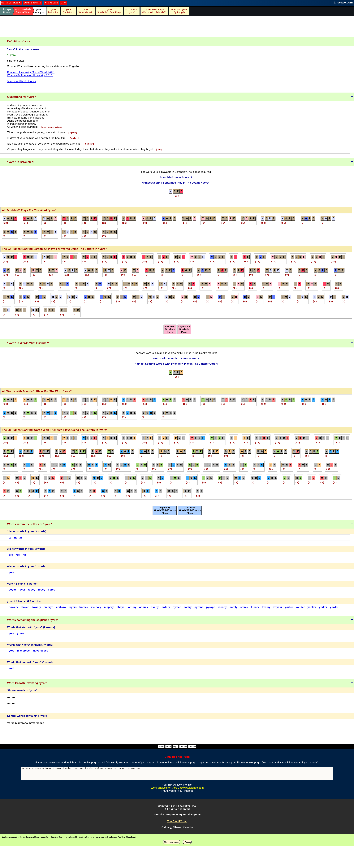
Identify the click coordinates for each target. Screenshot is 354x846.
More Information (171, 842)
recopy (222, 607)
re (15, 537)
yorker (323, 607)
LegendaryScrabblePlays (184, 329)
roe (18, 554)
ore (11, 554)
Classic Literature (9, 3)
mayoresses (40, 650)
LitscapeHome (6, 11)
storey (244, 607)
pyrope (210, 607)
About (168, 746)
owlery (166, 607)
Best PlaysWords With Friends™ (154, 11)
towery (266, 607)
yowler (334, 607)
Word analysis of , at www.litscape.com (177, 787)
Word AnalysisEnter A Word (23, 11)
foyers (73, 607)
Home (161, 746)
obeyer (121, 607)
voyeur (277, 607)
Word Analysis (51, 3)
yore (11, 572)
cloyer (25, 607)
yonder (300, 607)
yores (51, 589)
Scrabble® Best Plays (109, 11)
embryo (48, 607)
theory (255, 607)
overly (155, 607)
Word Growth (86, 11)
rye (25, 554)
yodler (289, 607)
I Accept (187, 842)
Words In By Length (179, 11)
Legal (175, 746)
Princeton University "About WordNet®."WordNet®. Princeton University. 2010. (30, 74)
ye (20, 537)
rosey (41, 589)
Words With (131, 11)
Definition (53, 11)
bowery (13, 607)
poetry (187, 607)
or (10, 537)
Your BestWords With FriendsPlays (190, 510)
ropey (31, 589)
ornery (132, 607)
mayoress (23, 650)
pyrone (198, 607)
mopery (109, 607)
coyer (12, 589)
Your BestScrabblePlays (170, 329)
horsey (83, 607)
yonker (311, 607)
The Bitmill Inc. (177, 821)
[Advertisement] (177, 26)
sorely (233, 607)
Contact (192, 746)
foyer (22, 589)
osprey (143, 607)
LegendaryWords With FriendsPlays (165, 510)
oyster (177, 607)
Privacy (183, 746)
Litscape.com (343, 2)
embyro (61, 607)
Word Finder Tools (32, 3)
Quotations (69, 11)
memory (96, 607)
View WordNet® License (21, 81)
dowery (36, 607)
